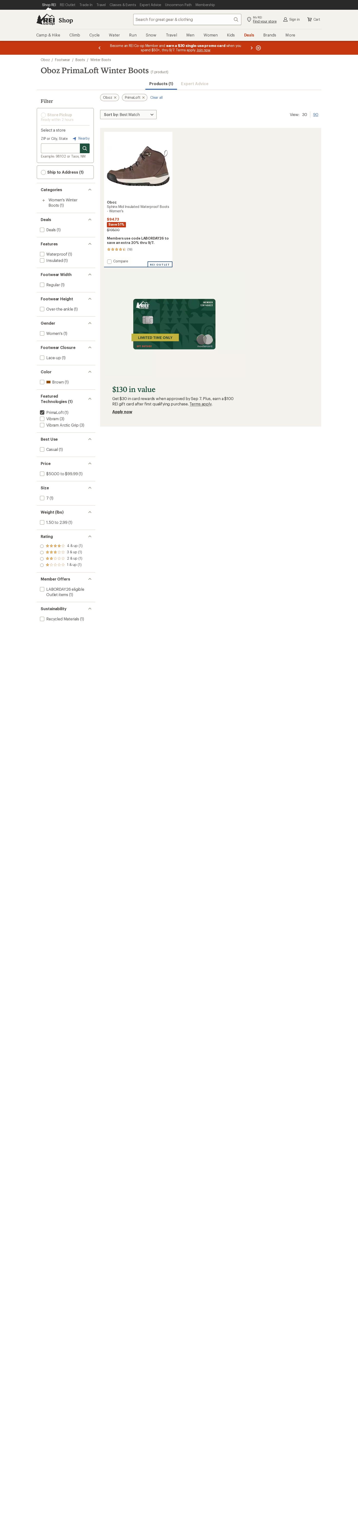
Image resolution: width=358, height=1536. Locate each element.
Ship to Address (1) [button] (65, 172)
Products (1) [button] (161, 83)
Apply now (122, 411)
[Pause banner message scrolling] (257, 48)
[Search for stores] (85, 148)
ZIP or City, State (54, 138)
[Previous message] (100, 48)
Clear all (156, 97)
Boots (80, 60)
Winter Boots (100, 60)
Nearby (83, 138)
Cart (316, 19)
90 (315, 114)
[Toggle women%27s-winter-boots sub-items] (44, 200)
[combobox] (187, 19)
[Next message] (251, 48)
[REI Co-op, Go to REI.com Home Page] (45, 19)
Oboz (45, 60)
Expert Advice (194, 83)
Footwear (62, 60)
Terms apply (200, 404)
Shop (66, 20)
